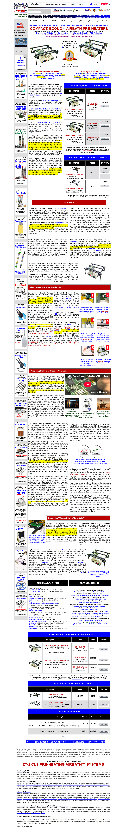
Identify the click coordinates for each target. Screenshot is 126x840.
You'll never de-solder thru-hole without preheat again (66, 308)
